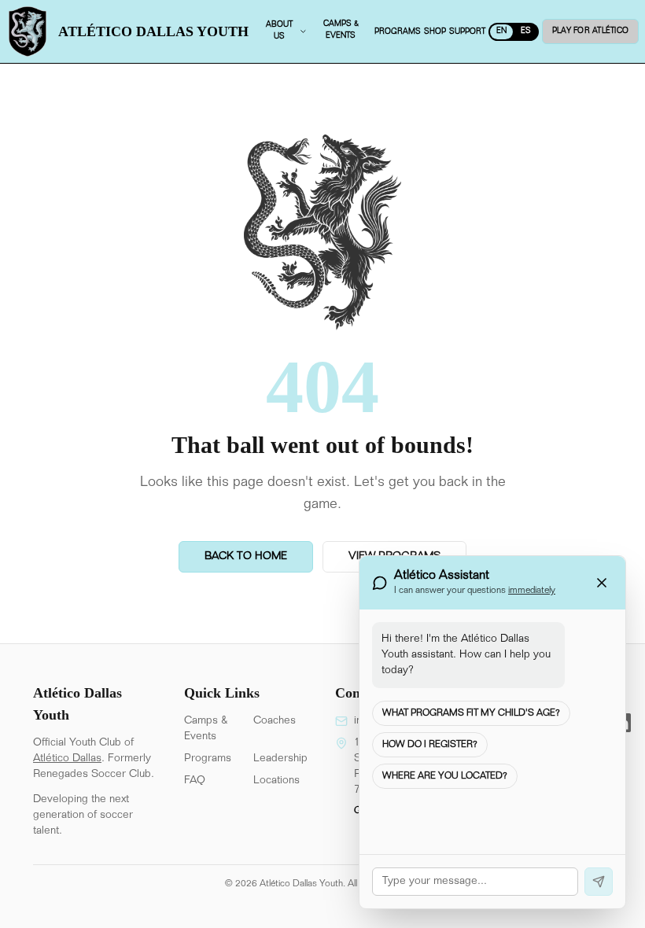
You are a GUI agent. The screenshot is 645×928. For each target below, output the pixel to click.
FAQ (194, 780)
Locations (276, 780)
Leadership (280, 758)
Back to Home (246, 556)
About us (279, 31)
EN (501, 31)
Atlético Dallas (67, 758)
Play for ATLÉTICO (590, 31)
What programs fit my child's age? (471, 713)
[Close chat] (602, 583)
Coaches (274, 721)
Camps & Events (205, 729)
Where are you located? (444, 776)
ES (526, 31)
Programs (207, 758)
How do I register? (429, 744)
